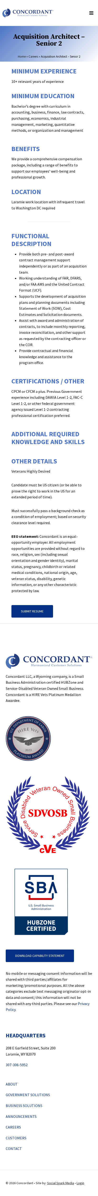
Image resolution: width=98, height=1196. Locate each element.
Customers (16, 1138)
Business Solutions (24, 1105)
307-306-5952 (17, 1064)
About (12, 1084)
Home (22, 56)
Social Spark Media (60, 1183)
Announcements (21, 1116)
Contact (14, 1148)
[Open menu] (91, 13)
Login (80, 1183)
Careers (33, 56)
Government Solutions (28, 1094)
